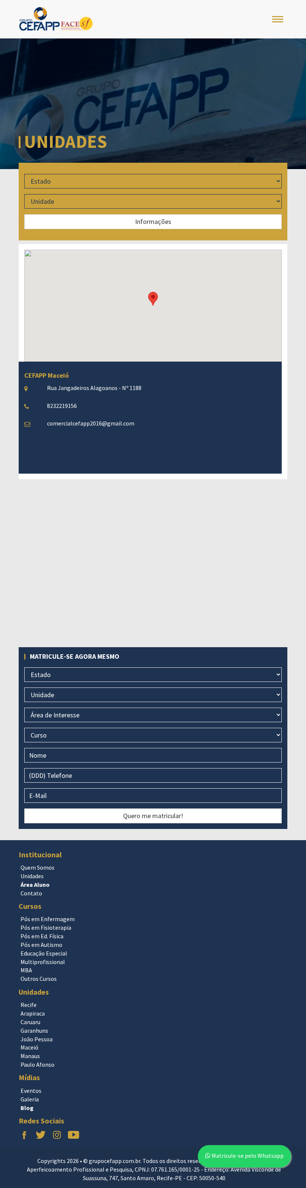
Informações (153, 221)
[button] (153, 299)
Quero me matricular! (153, 815)
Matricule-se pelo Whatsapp (247, 1155)
